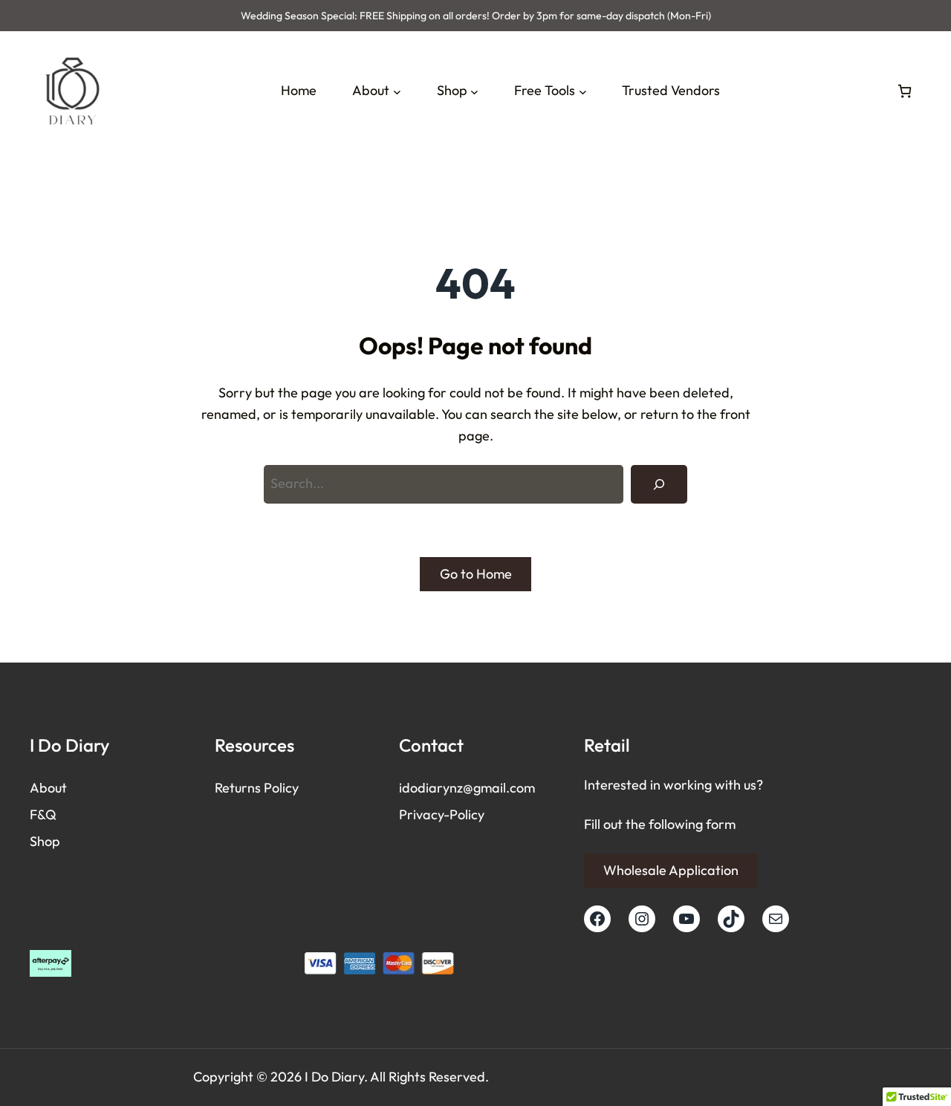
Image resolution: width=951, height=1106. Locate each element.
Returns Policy (257, 787)
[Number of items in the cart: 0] (904, 91)
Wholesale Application (671, 870)
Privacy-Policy (441, 814)
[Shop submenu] (474, 91)
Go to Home (476, 573)
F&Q (43, 814)
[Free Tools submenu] (583, 91)
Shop (45, 841)
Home (299, 90)
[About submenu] (397, 91)
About (48, 787)
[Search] (659, 484)
